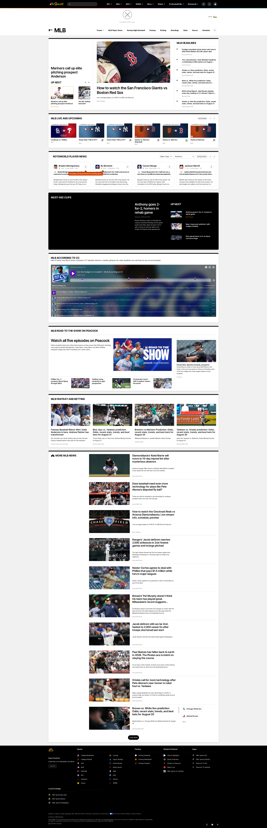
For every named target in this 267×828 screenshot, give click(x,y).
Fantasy (152, 30)
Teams (99, 30)
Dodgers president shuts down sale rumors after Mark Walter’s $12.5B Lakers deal (199, 50)
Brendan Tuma (186, 96)
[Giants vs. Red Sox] (175, 130)
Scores (195, 30)
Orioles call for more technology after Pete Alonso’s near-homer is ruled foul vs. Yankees (154, 683)
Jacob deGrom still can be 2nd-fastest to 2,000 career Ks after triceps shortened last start (150, 627)
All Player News (201, 156)
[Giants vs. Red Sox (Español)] (147, 130)
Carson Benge (150, 166)
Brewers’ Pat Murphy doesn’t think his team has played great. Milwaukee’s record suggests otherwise (152, 598)
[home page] (57, 4)
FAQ (73, 813)
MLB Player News (115, 30)
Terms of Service (136, 813)
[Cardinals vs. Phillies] (63, 130)
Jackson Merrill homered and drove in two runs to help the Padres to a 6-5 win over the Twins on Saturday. (195, 174)
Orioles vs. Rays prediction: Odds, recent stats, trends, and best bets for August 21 (198, 71)
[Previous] (85, 82)
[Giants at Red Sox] (203, 130)
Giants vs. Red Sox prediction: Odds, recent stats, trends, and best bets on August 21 (199, 102)
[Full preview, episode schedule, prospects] (196, 351)
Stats (185, 30)
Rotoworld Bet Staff (187, 75)
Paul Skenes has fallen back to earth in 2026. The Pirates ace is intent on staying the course (153, 655)
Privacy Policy (104, 813)
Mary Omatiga (101, 101)
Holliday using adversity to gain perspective (98, 381)
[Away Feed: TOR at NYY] (91, 130)
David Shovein (186, 65)
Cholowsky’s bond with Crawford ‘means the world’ (141, 381)
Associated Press (187, 54)
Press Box (89, 813)
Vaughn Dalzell (139, 442)
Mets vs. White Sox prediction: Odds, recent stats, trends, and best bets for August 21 (197, 82)
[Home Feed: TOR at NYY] (119, 130)
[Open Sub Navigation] (111, 4)
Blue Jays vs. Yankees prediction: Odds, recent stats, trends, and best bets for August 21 (111, 432)
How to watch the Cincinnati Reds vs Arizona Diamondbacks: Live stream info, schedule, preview (153, 514)
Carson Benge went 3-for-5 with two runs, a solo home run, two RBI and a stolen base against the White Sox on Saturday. (154, 174)
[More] (204, 4)
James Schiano (55, 444)
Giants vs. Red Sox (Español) (142, 141)
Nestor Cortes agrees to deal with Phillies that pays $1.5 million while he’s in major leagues (152, 570)
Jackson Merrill (192, 166)
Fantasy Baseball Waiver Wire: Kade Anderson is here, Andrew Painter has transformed (70, 432)
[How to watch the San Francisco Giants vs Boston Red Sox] (133, 62)
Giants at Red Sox (197, 140)
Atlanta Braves (192, 716)
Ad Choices (96, 813)
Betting (163, 30)
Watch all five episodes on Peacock (80, 340)
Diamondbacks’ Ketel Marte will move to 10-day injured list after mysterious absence (150, 458)
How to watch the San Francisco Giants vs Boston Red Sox (132, 90)
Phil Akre (179, 377)
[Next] (89, 82)
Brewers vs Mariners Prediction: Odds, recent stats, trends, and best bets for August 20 (154, 432)
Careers (57, 813)
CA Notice (128, 813)
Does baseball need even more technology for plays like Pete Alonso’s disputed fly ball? (150, 486)
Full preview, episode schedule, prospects (193, 365)
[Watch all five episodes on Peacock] (142, 354)
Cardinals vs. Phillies (59, 140)
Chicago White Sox (193, 709)
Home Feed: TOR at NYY (116, 140)
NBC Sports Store (80, 813)
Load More (133, 737)
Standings (175, 30)
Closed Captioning (65, 813)
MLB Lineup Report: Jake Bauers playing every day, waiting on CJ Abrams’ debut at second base (198, 92)
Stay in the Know (54, 758)
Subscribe (52, 766)
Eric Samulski (64, 444)
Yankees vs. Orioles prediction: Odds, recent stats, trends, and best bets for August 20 (196, 432)
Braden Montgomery (69, 166)
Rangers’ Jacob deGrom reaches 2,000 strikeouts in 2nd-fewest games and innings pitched (151, 542)
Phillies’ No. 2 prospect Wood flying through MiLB (59, 381)
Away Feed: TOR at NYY (88, 140)
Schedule (206, 30)
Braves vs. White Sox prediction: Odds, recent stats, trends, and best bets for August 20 (153, 711)
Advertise (51, 813)
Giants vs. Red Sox (170, 140)
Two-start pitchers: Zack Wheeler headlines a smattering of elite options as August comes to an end (199, 61)
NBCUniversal (59, 817)
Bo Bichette (106, 166)
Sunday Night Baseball (136, 30)
